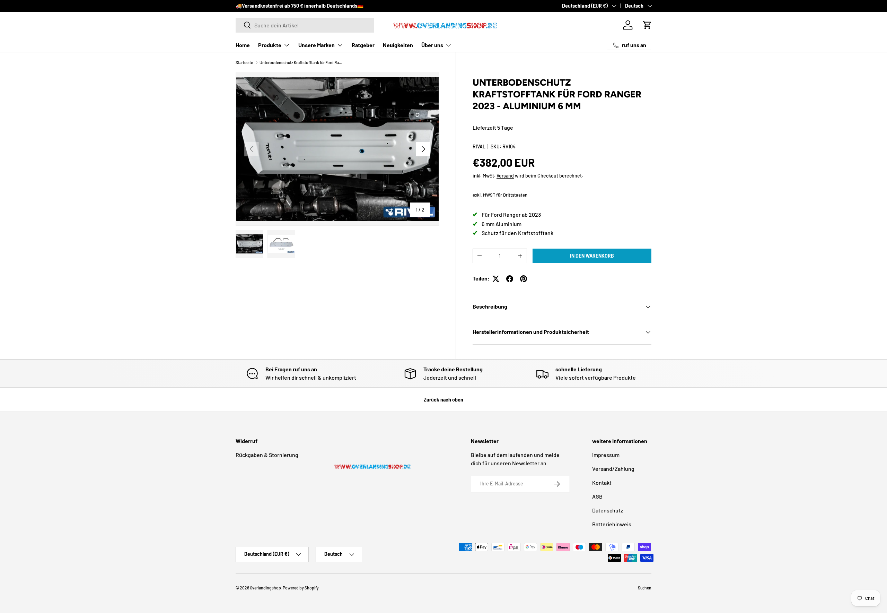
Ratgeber (363, 45)
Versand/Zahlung (613, 468)
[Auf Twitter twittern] (496, 279)
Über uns (432, 45)
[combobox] (305, 25)
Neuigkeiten (398, 45)
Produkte (269, 45)
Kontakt (602, 482)
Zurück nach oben (443, 400)
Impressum (606, 454)
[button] (647, 25)
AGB (597, 496)
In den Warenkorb (592, 256)
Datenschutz (607, 510)
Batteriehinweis (611, 524)
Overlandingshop (265, 587)
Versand (505, 176)
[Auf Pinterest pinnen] (523, 279)
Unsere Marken (316, 45)
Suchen (644, 587)
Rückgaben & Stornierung (267, 454)
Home (243, 45)
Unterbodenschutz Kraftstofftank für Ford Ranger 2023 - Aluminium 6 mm (301, 62)
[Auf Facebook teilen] (510, 279)
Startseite (244, 62)
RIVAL (479, 146)
